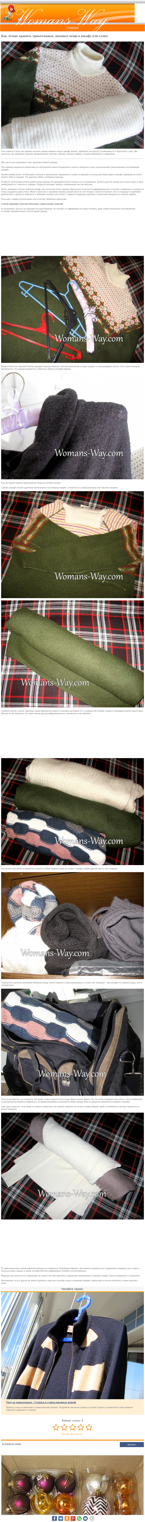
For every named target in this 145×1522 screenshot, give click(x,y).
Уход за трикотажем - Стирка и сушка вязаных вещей (41, 1402)
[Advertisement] (72, 232)
